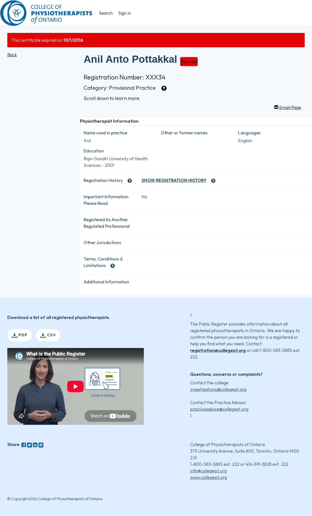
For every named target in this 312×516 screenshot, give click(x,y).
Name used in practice (105, 133)
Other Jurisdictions (102, 242)
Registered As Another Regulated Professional (107, 223)
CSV (51, 334)
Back (12, 55)
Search (106, 13)
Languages (249, 133)
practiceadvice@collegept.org (219, 409)
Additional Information (106, 282)
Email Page (289, 107)
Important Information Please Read (106, 200)
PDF (22, 334)
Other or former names (184, 133)
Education (94, 151)
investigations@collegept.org (218, 389)
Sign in (124, 13)
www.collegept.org (208, 477)
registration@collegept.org (218, 350)
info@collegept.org (208, 471)
